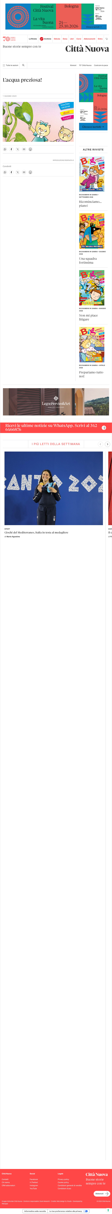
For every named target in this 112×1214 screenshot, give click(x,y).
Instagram (34, 1185)
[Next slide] (107, 444)
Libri (72, 39)
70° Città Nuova (85, 65)
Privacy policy (63, 1179)
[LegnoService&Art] (56, 402)
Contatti (5, 1179)
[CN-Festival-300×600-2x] (93, 102)
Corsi (78, 39)
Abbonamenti (89, 39)
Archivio (47, 39)
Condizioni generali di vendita (70, 1185)
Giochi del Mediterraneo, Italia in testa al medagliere (36, 532)
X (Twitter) (34, 1182)
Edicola (57, 39)
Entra (100, 39)
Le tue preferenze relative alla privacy (65, 1211)
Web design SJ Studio (64, 1201)
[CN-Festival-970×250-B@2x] (56, 16)
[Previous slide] (100, 444)
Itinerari (73, 65)
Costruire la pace (101, 65)
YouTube (33, 1188)
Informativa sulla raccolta (35, 1211)
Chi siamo (6, 1182)
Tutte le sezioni (12, 65)
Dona (65, 39)
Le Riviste (33, 39)
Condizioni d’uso (64, 1188)
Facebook (34, 1179)
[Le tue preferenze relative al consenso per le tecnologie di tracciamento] (108, 1210)
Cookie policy (63, 1182)
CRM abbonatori (8, 1185)
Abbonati (99, 1194)
